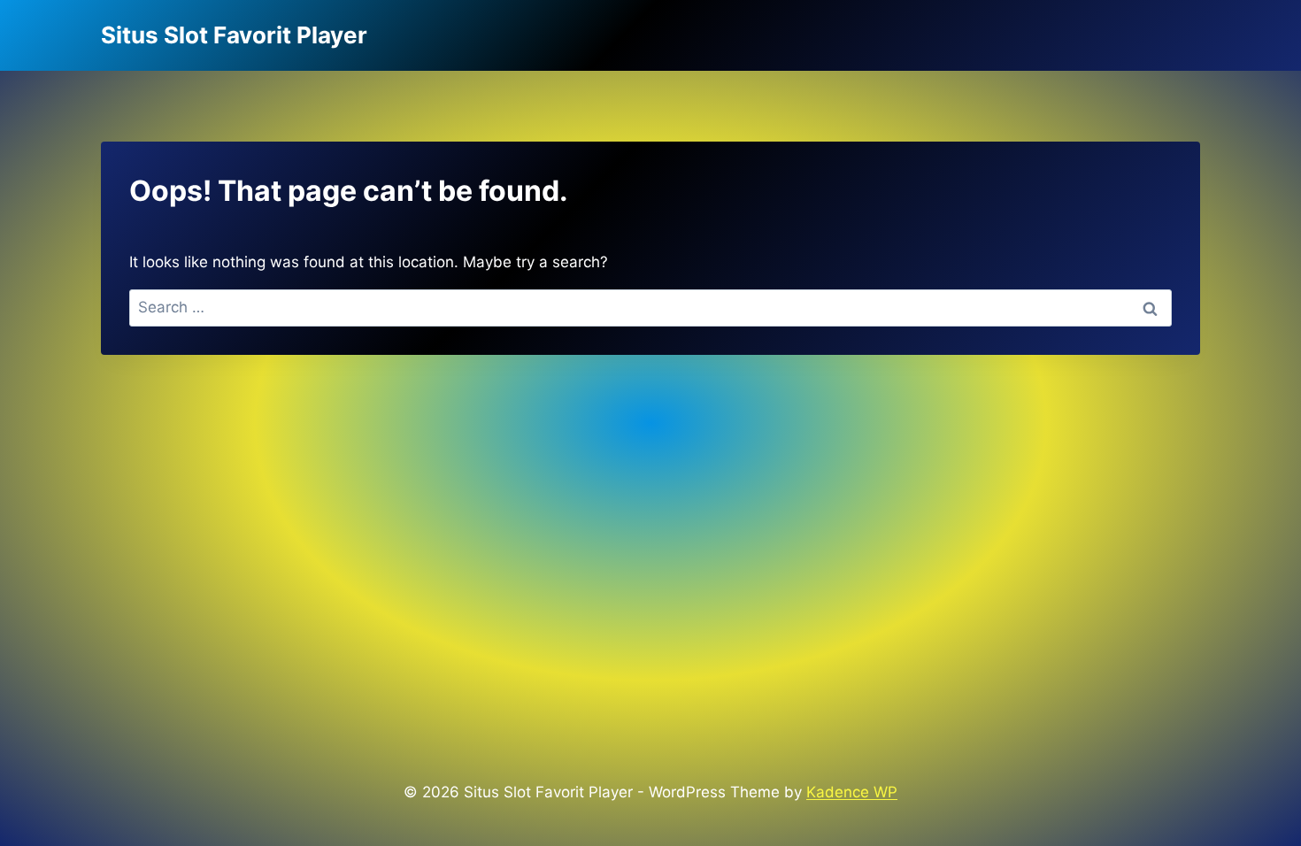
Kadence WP (851, 792)
